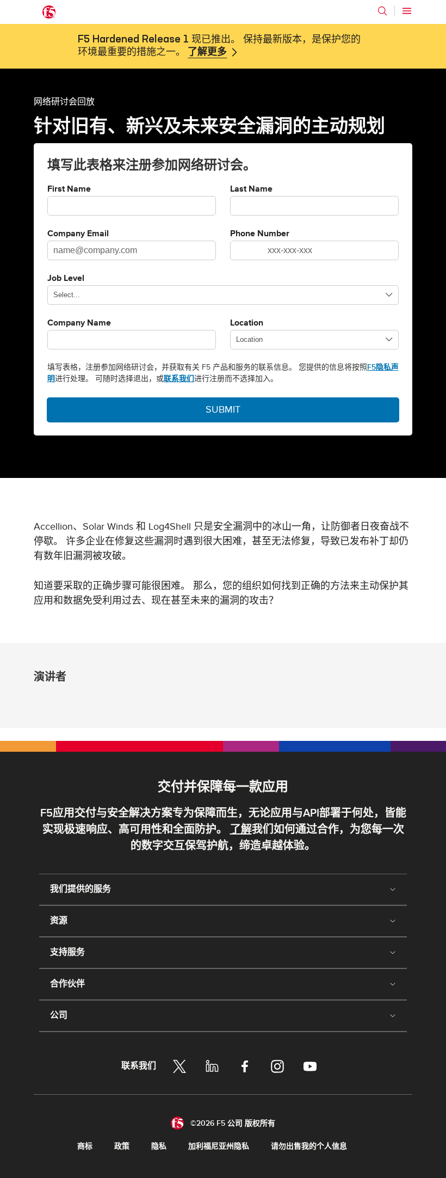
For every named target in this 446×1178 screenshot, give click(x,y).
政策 (121, 1146)
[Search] (382, 10)
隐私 (158, 1146)
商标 (84, 1146)
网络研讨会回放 (64, 101)
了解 (241, 829)
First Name (69, 189)
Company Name (79, 323)
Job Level (65, 278)
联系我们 (179, 378)
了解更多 (207, 52)
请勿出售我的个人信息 (309, 1146)
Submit (223, 409)
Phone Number (259, 234)
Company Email (78, 234)
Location (246, 323)
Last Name (251, 189)
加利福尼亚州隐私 (218, 1146)
